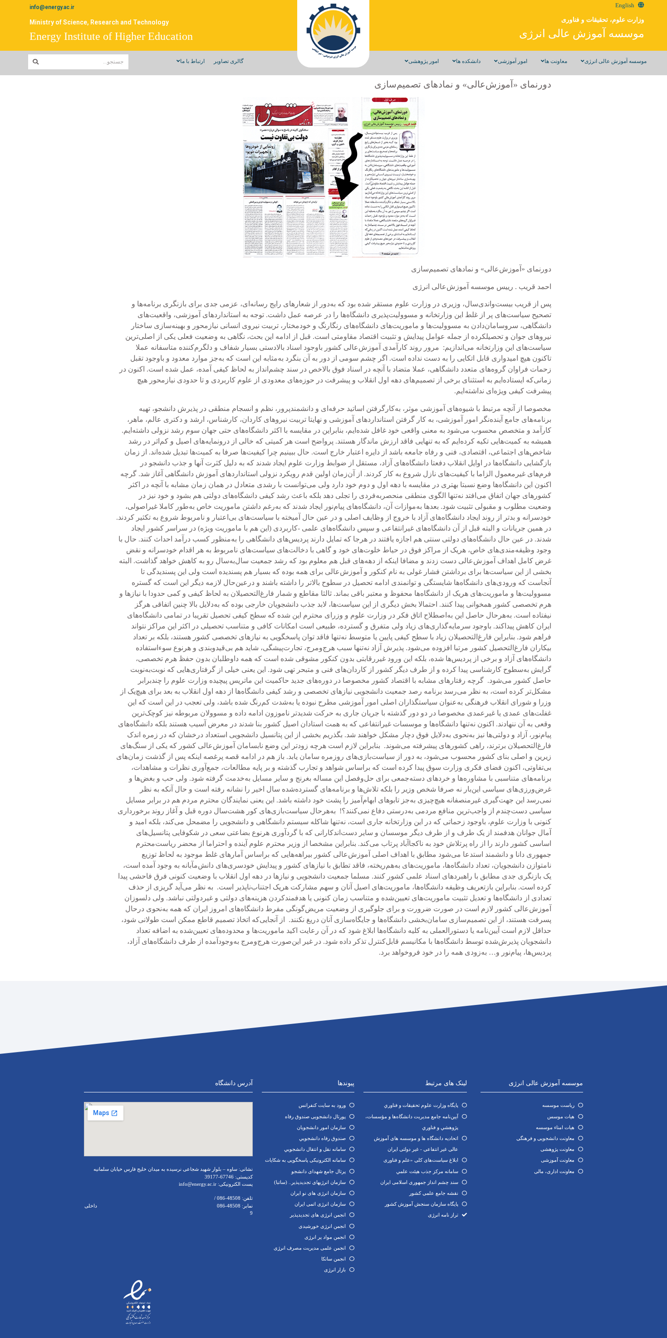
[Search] (35, 61)
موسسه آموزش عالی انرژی (581, 33)
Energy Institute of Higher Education (111, 36)
